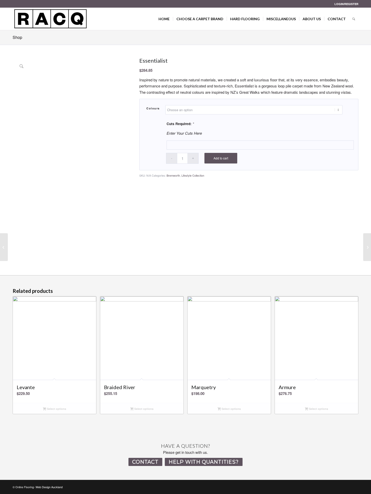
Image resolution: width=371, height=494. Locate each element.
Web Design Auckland (49, 487)
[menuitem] (345, 4)
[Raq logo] (50, 19)
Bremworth (173, 175)
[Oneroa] (4, 247)
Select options (56, 409)
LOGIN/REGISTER (346, 4)
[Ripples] (367, 247)
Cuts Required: (180, 123)
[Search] (353, 19)
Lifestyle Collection (192, 175)
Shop (17, 37)
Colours (153, 108)
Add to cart (221, 158)
